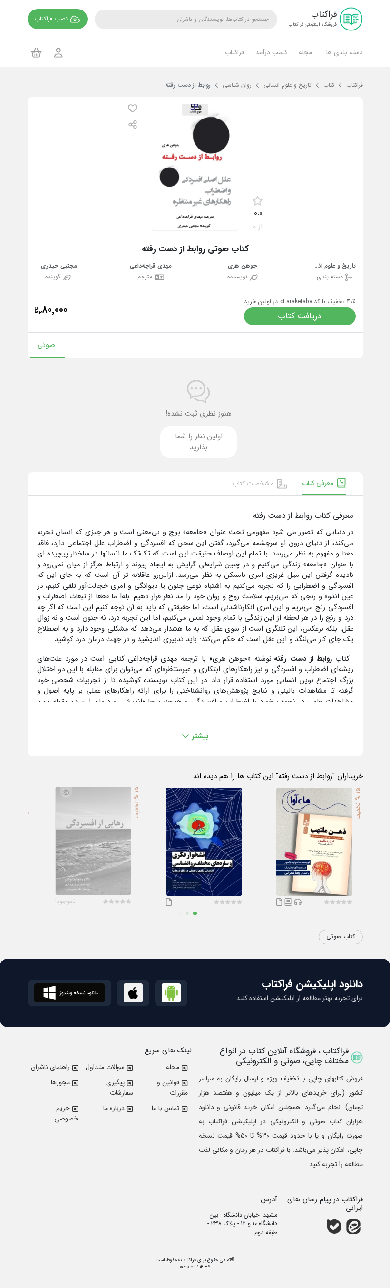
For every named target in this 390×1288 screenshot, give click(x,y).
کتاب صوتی (340, 936)
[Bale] (334, 1226)
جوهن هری (242, 266)
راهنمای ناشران (50, 1067)
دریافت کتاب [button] (300, 316)
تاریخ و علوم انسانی (334, 266)
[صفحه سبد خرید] (36, 52)
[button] (343, 52)
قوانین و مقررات (172, 1087)
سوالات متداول (105, 1067)
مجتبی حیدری (59, 266)
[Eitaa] (353, 1226)
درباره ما (114, 1108)
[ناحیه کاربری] (58, 52)
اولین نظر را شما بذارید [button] (199, 442)
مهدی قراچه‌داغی (151, 266)
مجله (172, 1067)
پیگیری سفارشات (119, 1087)
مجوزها (60, 1082)
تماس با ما (165, 1108)
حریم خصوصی (66, 1113)
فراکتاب (188, 1260)
